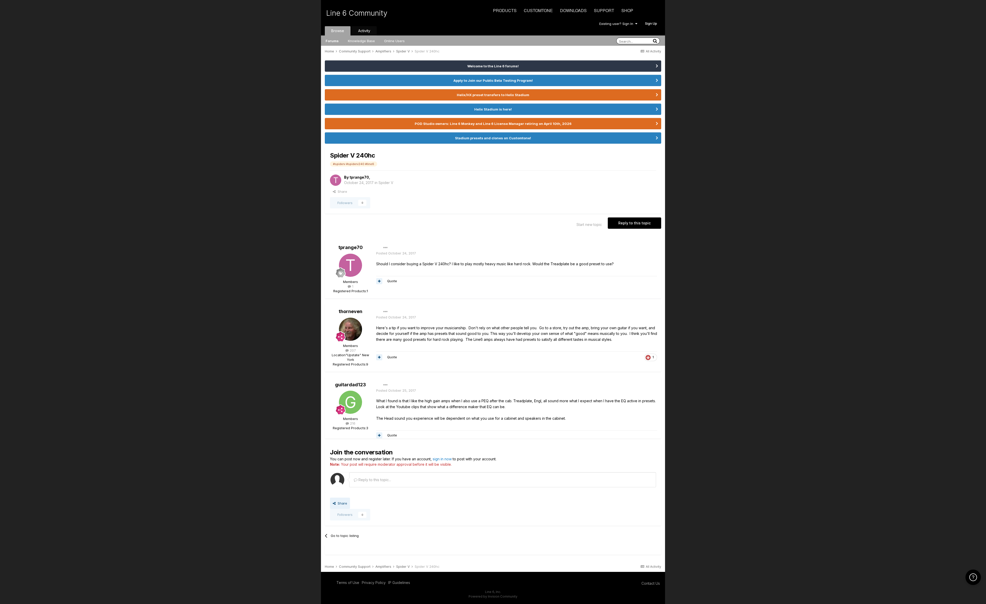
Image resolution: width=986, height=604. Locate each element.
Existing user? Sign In (617, 24)
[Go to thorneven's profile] (350, 329)
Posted (396, 253)
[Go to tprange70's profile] (335, 180)
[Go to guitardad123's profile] (350, 402)
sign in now (442, 459)
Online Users (394, 41)
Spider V (385, 182)
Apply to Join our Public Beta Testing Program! (493, 80)
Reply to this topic (634, 223)
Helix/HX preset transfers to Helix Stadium (493, 95)
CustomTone (538, 10)
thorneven (350, 311)
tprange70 (359, 177)
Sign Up (651, 23)
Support (604, 10)
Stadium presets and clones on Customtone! (493, 138)
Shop (627, 10)
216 (352, 423)
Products (505, 10)
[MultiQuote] (379, 281)
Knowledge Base (361, 41)
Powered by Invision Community (493, 596)
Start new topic (589, 224)
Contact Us (650, 583)
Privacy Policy (374, 582)
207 (352, 350)
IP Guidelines (399, 582)
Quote (392, 281)
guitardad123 (350, 384)
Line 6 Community (356, 13)
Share (341, 191)
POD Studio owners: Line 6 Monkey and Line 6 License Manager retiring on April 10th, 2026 (493, 124)
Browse (337, 31)
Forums (332, 41)
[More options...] (385, 248)
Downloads (573, 10)
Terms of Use (347, 582)
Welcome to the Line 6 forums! (493, 66)
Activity (364, 31)
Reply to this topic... (374, 480)
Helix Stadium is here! (493, 109)
